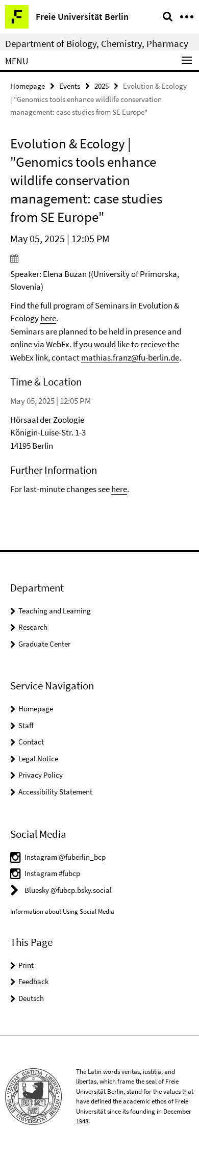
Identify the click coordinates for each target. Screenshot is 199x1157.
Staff (26, 725)
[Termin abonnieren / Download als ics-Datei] (99, 258)
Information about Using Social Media (62, 911)
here (48, 318)
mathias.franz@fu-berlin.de (130, 357)
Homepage (27, 86)
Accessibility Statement (55, 791)
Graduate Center (44, 644)
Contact (31, 742)
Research (32, 627)
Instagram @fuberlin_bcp (65, 857)
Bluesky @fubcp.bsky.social (68, 890)
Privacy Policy (40, 775)
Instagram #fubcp (52, 873)
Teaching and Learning (54, 610)
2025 (101, 86)
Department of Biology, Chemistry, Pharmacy (96, 43)
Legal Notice (38, 758)
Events (69, 86)
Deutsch (31, 998)
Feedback (33, 981)
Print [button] (26, 965)
